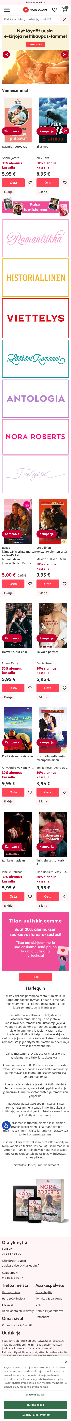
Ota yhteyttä (44, 1292)
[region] (35, 1388)
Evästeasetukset (36, 1394)
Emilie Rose (44, 663)
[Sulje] (66, 1361)
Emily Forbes (31, 767)
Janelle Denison (12, 872)
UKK (38, 1304)
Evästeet (7, 1304)
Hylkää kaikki (35, 1404)
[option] (35, 54)
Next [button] (64, 54)
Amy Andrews (11, 767)
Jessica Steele (11, 563)
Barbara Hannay (33, 563)
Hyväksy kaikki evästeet (35, 1414)
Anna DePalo (62, 767)
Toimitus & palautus (49, 1298)
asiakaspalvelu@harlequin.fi (20, 1265)
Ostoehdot (42, 1317)
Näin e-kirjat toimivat (49, 1311)
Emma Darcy (10, 663)
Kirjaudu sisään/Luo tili (17, 1325)
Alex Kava (42, 158)
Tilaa (35, 977)
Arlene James (10, 158)
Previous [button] (6, 54)
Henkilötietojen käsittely (18, 1311)
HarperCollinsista (13, 1298)
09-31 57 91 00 (11, 1253)
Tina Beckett (44, 872)
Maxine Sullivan (46, 559)
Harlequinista (11, 1292)
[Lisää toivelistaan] (30, 182)
